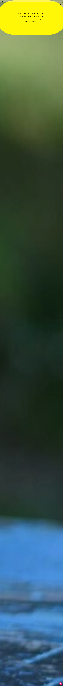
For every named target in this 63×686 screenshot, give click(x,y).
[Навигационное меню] (2, 1)
